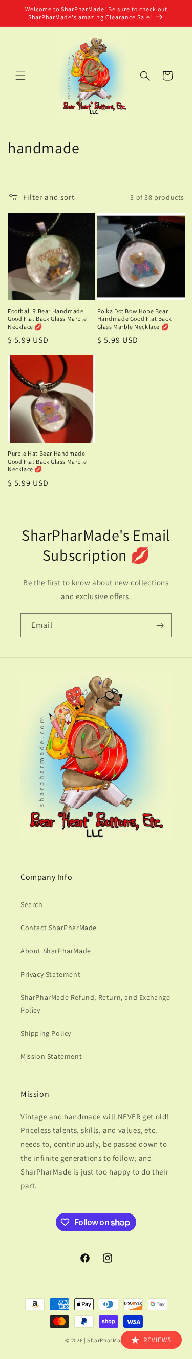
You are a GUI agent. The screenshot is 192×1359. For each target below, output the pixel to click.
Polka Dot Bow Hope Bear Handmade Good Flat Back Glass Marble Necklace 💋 (134, 319)
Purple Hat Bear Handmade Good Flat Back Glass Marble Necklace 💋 (47, 461)
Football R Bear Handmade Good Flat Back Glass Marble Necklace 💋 (47, 319)
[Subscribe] (159, 625)
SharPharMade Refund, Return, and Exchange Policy (95, 1004)
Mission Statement (51, 1056)
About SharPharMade (55, 950)
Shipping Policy (45, 1033)
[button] (20, 76)
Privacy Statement (50, 974)
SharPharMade (106, 1340)
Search (31, 904)
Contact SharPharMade (58, 927)
